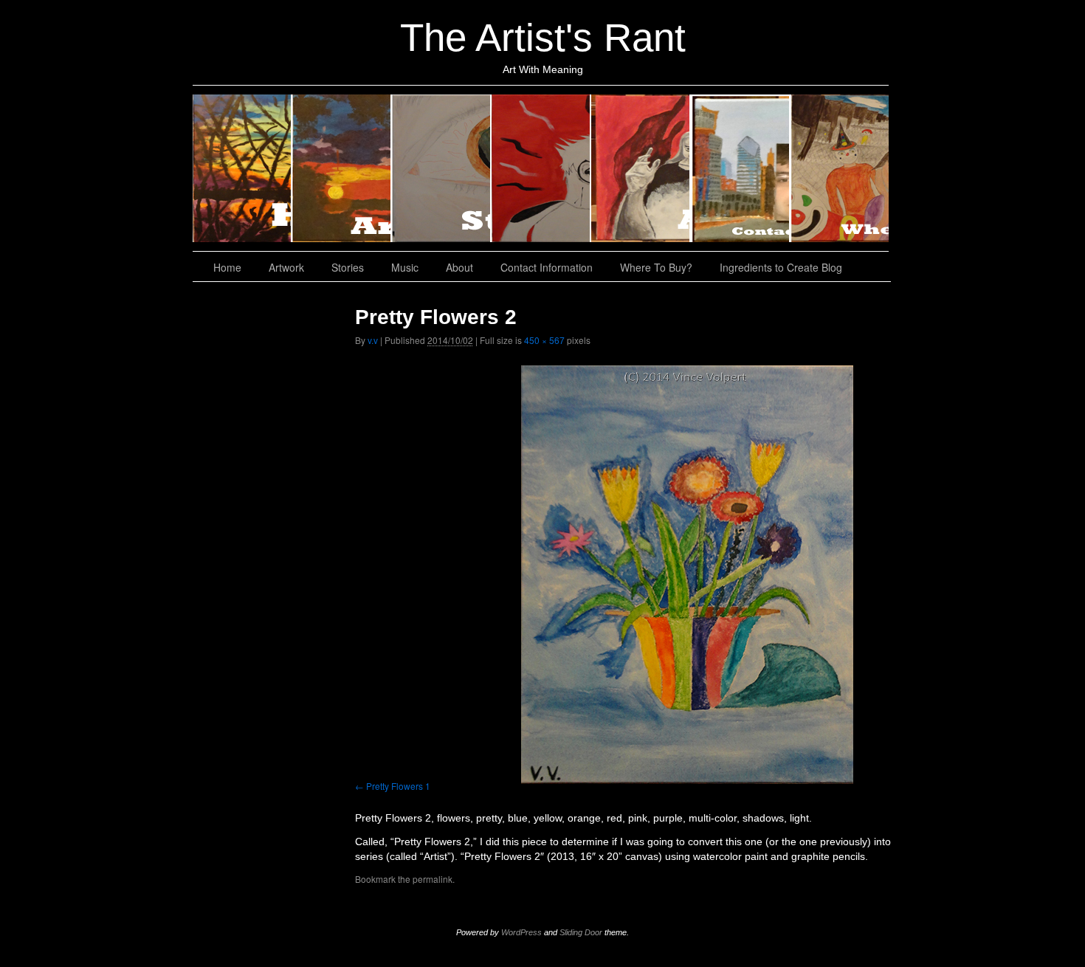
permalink (432, 879)
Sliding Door (580, 932)
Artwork (342, 168)
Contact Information (740, 168)
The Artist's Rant (543, 37)
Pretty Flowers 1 (398, 786)
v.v (373, 340)
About (641, 168)
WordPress (521, 932)
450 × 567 (544, 340)
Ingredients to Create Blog (781, 267)
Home (242, 168)
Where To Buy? (839, 168)
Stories (442, 168)
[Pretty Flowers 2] (687, 574)
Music (541, 168)
